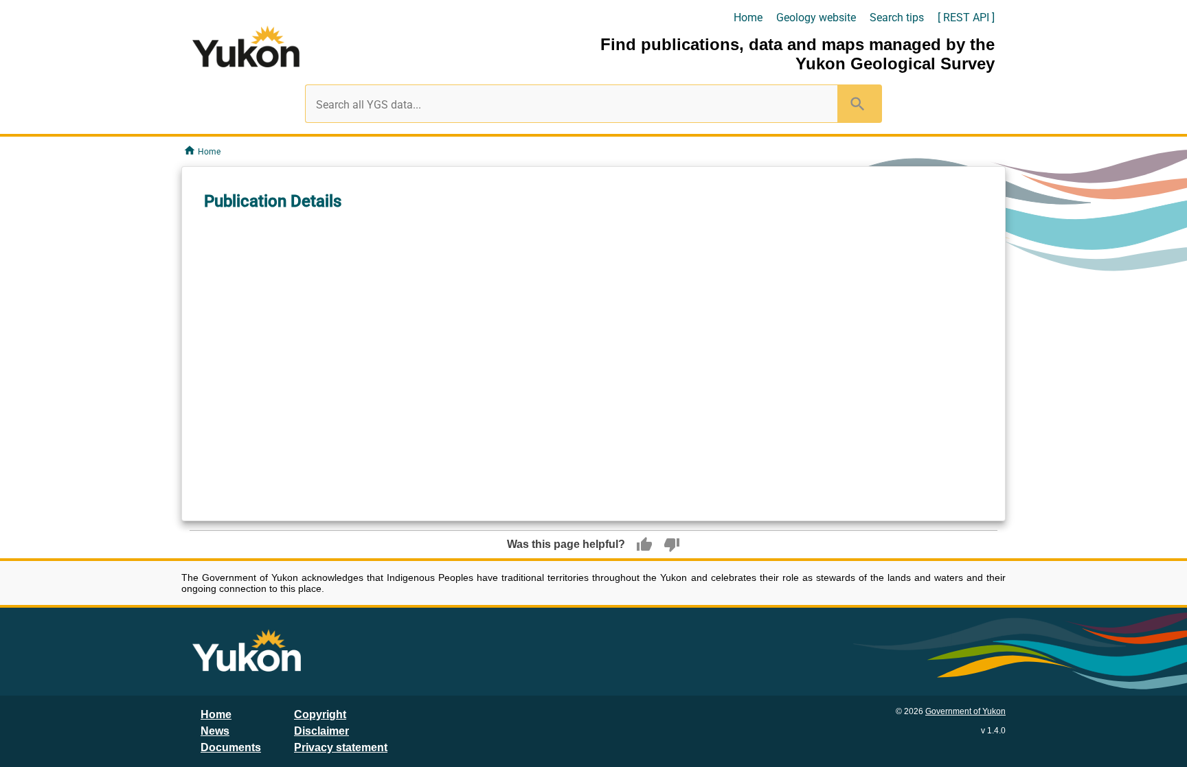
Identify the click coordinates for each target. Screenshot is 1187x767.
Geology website (816, 17)
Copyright (320, 714)
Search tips (897, 17)
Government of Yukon (965, 711)
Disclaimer (321, 731)
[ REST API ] (966, 17)
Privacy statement (340, 747)
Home (748, 17)
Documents (231, 747)
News (215, 731)
